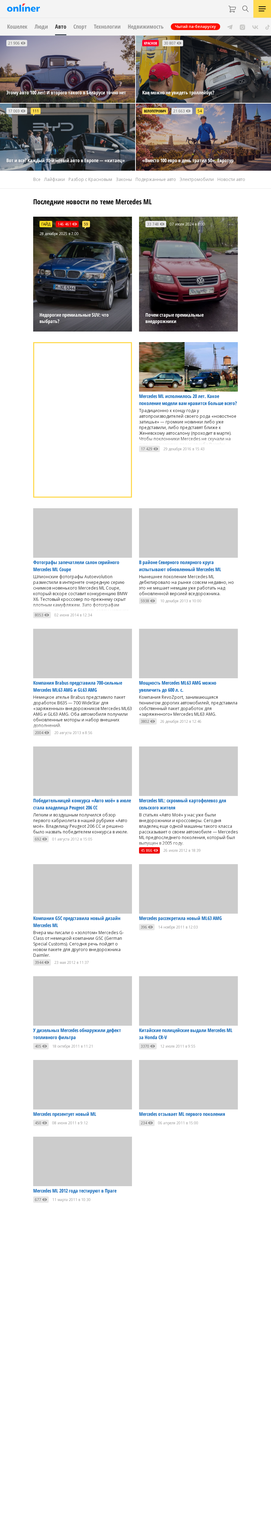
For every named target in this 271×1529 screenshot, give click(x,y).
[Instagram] (242, 26)
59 (86, 224)
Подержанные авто (156, 179)
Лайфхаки (54, 179)
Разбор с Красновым (90, 179)
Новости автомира (237, 179)
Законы (124, 179)
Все (37, 179)
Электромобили (197, 179)
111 (35, 111)
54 (200, 111)
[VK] (255, 26)
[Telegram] (230, 26)
